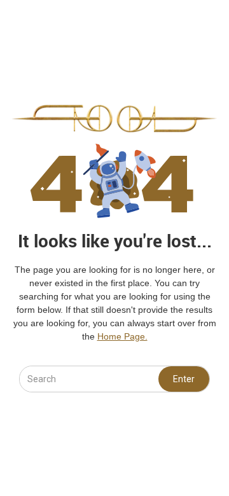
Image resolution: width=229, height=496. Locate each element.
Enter (184, 379)
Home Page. (122, 336)
